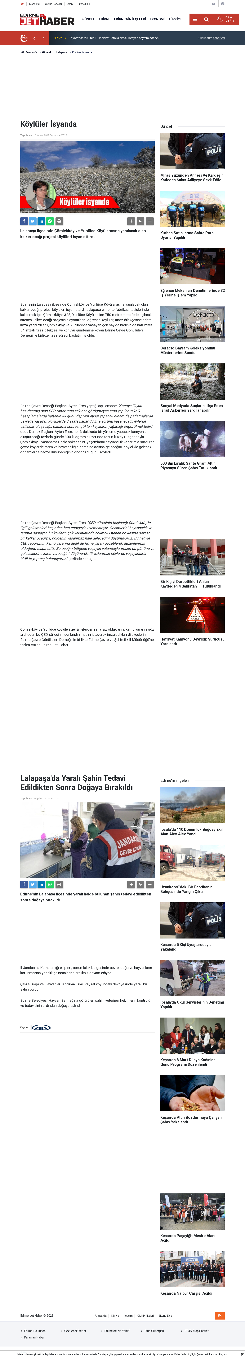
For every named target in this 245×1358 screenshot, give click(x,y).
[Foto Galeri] (222, 4)
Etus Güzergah (154, 1331)
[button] (131, 221)
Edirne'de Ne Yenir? (117, 1331)
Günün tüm (211, 38)
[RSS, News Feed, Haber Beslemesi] (220, 1316)
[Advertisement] (122, 87)
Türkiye (175, 19)
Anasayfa (101, 1315)
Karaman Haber (34, 1337)
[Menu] (195, 19)
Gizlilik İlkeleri (145, 1315)
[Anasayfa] (22, 3)
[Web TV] (213, 4)
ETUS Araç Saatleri (197, 1331)
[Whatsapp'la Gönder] (50, 221)
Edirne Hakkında (35, 1331)
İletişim (128, 1315)
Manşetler (34, 3)
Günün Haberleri (54, 3)
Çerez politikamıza (207, 1354)
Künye (115, 1315)
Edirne (104, 19)
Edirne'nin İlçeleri (130, 19)
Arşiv (70, 3)
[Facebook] (24, 221)
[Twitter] (33, 221)
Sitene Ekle (84, 3)
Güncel (88, 19)
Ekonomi (157, 19)
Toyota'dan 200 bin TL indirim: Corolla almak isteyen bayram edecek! (114, 38)
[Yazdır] (59, 221)
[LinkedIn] (41, 221)
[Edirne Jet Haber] (47, 19)
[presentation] (34, 38)
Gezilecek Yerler (75, 1331)
